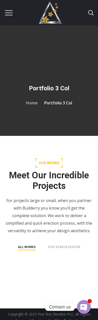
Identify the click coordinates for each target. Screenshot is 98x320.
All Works (26, 247)
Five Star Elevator (64, 247)
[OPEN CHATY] (84, 307)
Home (32, 103)
